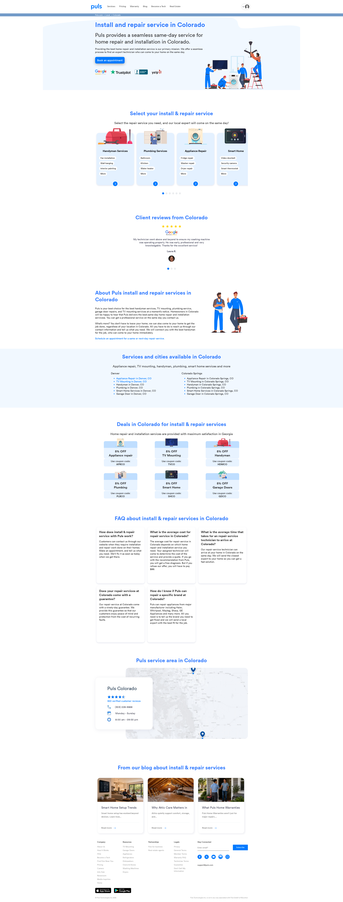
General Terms (180, 850)
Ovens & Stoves (129, 864)
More (103, 173)
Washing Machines (131, 868)
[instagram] (227, 857)
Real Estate (175, 6)
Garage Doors (128, 850)
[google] (220, 857)
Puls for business (155, 846)
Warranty (134, 6)
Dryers (125, 872)
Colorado (117, 15)
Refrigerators (128, 857)
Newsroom (101, 875)
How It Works (103, 850)
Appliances (127, 854)
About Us (101, 846)
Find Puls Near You (105, 861)
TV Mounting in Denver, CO (131, 381)
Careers (100, 868)
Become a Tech (158, 6)
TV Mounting (128, 846)
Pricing (122, 6)
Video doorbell (228, 158)
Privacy (177, 846)
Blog (145, 6)
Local (107, 15)
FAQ (99, 854)
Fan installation (107, 158)
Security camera (229, 163)
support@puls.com (205, 865)
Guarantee (178, 864)
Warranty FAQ (180, 857)
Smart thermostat (229, 168)
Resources (127, 842)
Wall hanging (106, 163)
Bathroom (145, 158)
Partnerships (153, 842)
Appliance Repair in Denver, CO (133, 378)
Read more (106, 827)
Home (99, 883)
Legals (176, 842)
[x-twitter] (206, 857)
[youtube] (213, 857)
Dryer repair (187, 168)
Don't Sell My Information (179, 869)
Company (101, 842)
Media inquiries (103, 879)
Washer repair (187, 163)
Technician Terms (181, 861)
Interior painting (108, 168)
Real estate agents (156, 850)
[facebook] (199, 857)
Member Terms (180, 854)
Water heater (147, 168)
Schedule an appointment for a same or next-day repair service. (130, 338)
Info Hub (101, 872)
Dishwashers (128, 861)
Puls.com (99, 15)
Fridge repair (187, 158)
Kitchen (144, 163)
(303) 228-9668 (123, 707)
